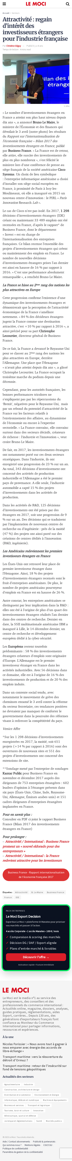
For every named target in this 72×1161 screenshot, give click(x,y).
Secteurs (15, 13)
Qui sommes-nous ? (12, 1145)
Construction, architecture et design (21, 1089)
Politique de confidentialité (15, 1148)
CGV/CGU (47, 1145)
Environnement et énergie (47, 1095)
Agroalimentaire (12, 1084)
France (8, 897)
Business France (55, 892)
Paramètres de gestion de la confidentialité (23, 1152)
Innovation (38, 1110)
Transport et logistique (39, 1105)
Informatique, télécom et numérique (21, 1100)
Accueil (6, 13)
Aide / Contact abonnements (16, 1141)
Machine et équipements (55, 1100)
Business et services (14, 1105)
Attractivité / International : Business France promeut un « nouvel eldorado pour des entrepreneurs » (36, 846)
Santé (39, 1121)
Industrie (28, 1084)
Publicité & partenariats (44, 1141)
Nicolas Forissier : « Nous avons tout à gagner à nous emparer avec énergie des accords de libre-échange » (35, 1047)
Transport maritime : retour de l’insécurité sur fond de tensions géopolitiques (35, 1067)
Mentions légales (32, 1145)
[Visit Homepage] (36, 4)
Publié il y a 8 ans (35, 45)
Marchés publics (54, 1121)
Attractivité (21, 892)
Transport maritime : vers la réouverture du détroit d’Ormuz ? (33, 1058)
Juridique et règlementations (18, 1121)
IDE (17, 897)
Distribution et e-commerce (17, 1095)
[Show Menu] (4, 4)
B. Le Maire (37, 892)
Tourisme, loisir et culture (16, 1110)
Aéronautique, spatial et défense (20, 1116)
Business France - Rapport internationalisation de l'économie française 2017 (36, 875)
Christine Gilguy (13, 45)
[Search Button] (67, 4)
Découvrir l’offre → (36, 957)
